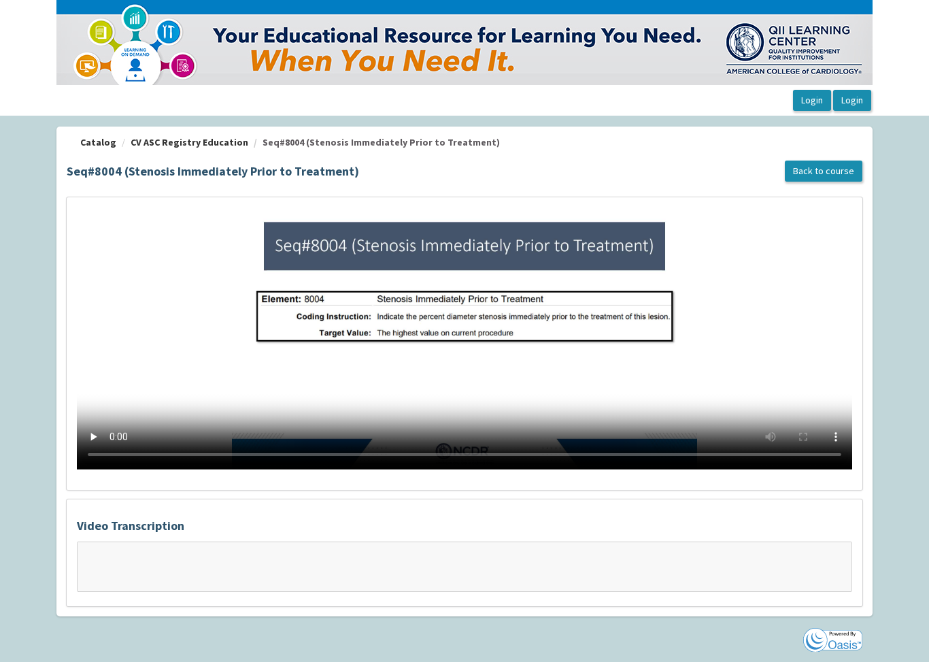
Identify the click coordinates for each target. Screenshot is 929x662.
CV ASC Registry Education (189, 142)
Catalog (98, 142)
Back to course (823, 171)
